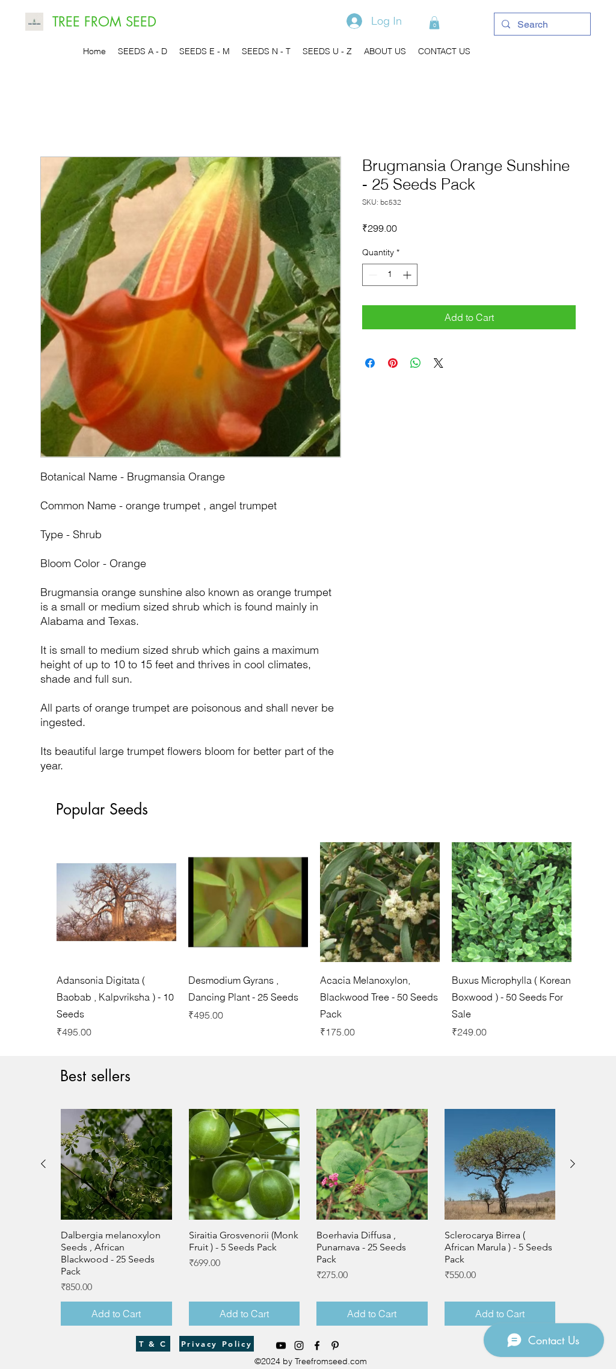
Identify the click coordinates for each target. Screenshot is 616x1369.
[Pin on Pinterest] (393, 363)
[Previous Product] (39, 901)
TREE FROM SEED (104, 21)
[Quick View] (116, 902)
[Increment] (408, 274)
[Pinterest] (335, 1346)
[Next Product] (589, 901)
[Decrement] (371, 274)
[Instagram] (299, 1346)
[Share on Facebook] (370, 363)
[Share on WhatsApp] (415, 363)
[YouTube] (281, 1346)
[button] (434, 22)
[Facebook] (317, 1346)
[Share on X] (438, 363)
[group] (314, 941)
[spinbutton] (390, 274)
